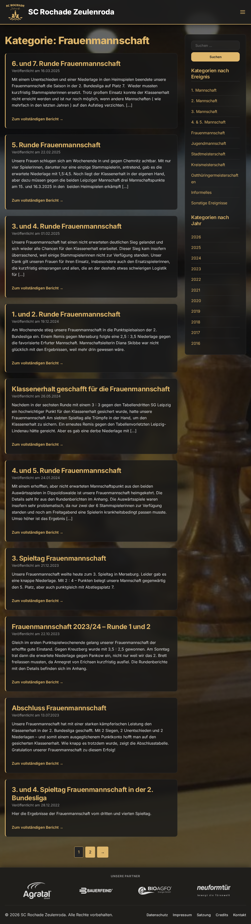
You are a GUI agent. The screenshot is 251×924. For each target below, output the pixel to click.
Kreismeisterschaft (208, 164)
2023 (196, 268)
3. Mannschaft (204, 111)
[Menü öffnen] (242, 12)
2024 (196, 258)
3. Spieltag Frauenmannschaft (59, 558)
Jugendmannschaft (208, 143)
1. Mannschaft (203, 90)
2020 (196, 300)
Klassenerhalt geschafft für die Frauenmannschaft (91, 389)
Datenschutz (157, 915)
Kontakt (239, 915)
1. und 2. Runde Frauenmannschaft (66, 314)
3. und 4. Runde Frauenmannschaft (67, 226)
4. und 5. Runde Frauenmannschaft (66, 471)
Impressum (182, 915)
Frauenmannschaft (208, 132)
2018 (195, 322)
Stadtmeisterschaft (208, 153)
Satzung (204, 915)
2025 (196, 247)
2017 (195, 332)
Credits (222, 915)
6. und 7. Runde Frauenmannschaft (66, 64)
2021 (195, 290)
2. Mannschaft (204, 100)
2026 (196, 236)
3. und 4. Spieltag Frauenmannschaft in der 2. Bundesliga (82, 794)
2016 (195, 343)
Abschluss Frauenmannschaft (59, 708)
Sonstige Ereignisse (209, 202)
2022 (196, 279)
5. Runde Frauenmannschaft (56, 145)
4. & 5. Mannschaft (208, 122)
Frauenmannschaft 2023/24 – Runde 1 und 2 (81, 627)
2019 (195, 311)
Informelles (201, 192)
